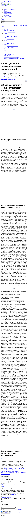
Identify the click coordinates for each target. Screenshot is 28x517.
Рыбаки (6, 44)
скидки (6, 468)
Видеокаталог (7, 12)
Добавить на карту (12, 36)
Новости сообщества (12, 46)
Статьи (5, 33)
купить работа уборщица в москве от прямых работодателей (14, 470)
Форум (5, 48)
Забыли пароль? (18, 509)
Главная (6, 29)
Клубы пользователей (9, 54)
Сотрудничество (8, 13)
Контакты (6, 15)
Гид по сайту (4, 5)
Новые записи (10, 39)
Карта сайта (14, 494)
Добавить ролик (11, 43)
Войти (2, 513)
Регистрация (7, 513)
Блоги (5, 37)
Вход (2, 2)
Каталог (6, 50)
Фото (5, 40)
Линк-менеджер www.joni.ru (4, 78)
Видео (5, 41)
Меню (2, 26)
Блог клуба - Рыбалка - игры (11, 57)
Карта (5, 11)
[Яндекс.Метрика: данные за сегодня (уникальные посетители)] (6, 497)
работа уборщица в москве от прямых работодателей (12, 469)
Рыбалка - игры (8, 55)
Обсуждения (10, 47)
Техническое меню (4, 476)
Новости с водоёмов (9, 9)
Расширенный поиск (6, 23)
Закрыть (2, 515)
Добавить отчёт (11, 32)
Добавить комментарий (10, 479)
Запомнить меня (6, 511)
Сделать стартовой (6, 1)
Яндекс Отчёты (8, 16)
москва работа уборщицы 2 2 (8, 472)
